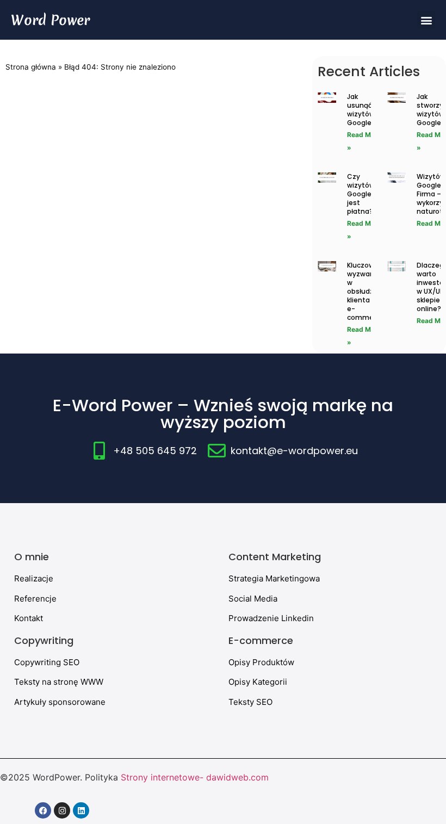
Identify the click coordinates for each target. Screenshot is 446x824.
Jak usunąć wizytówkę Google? (364, 109)
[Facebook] (43, 810)
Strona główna (30, 67)
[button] (426, 20)
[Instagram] (62, 810)
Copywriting (43, 640)
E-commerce (260, 640)
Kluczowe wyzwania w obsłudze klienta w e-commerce (365, 291)
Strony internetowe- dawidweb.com (195, 777)
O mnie (31, 556)
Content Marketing (274, 556)
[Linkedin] (81, 810)
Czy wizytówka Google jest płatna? (364, 194)
